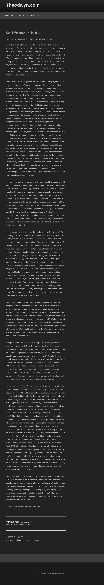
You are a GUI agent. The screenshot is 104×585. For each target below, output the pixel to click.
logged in (21, 540)
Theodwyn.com (23, 5)
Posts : (22, 15)
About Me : (9, 15)
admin (31, 39)
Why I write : (35, 15)
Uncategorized (44, 39)
